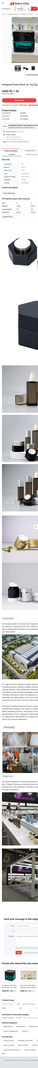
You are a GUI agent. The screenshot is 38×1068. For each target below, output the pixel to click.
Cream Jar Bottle (23, 1045)
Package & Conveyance (27, 14)
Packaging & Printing (12, 14)
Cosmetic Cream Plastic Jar (12, 1050)
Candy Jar (25, 1031)
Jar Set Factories (9, 1040)
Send (18, 952)
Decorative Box (20, 1026)
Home (3, 14)
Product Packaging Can (11, 1031)
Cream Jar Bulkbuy (30, 1050)
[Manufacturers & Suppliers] (19, 3)
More (3, 1053)
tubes (3, 1008)
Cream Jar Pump (9, 1045)
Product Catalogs (29, 1004)
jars (21, 1008)
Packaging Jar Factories (25, 1040)
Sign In (5, 142)
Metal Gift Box (8, 1026)
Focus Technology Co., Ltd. (25, 1060)
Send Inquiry (19, 100)
